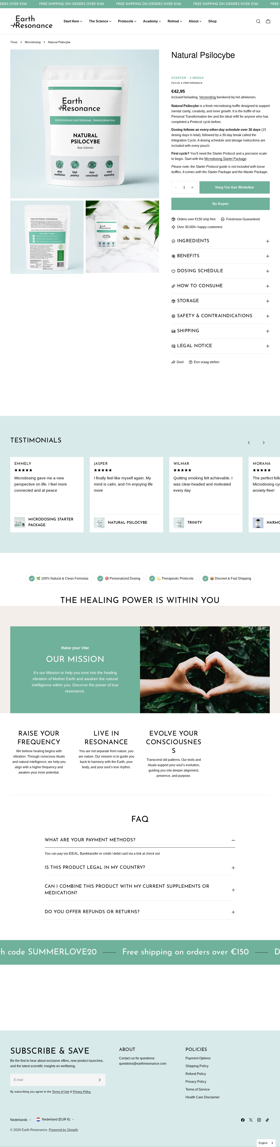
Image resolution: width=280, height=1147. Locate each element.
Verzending (207, 97)
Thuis (13, 42)
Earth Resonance (34, 1130)
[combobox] (266, 1143)
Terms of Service (198, 1089)
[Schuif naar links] (249, 442)
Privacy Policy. (82, 1091)
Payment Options (198, 1058)
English (263, 1143)
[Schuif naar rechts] (263, 442)
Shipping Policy (197, 1066)
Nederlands (18, 1120)
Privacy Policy (196, 1081)
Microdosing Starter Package (225, 159)
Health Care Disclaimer (203, 1097)
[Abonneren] (99, 1079)
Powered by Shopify (63, 1130)
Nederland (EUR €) (56, 1119)
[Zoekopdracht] (258, 21)
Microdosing (33, 42)
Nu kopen (220, 204)
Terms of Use (60, 1091)
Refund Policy (196, 1074)
